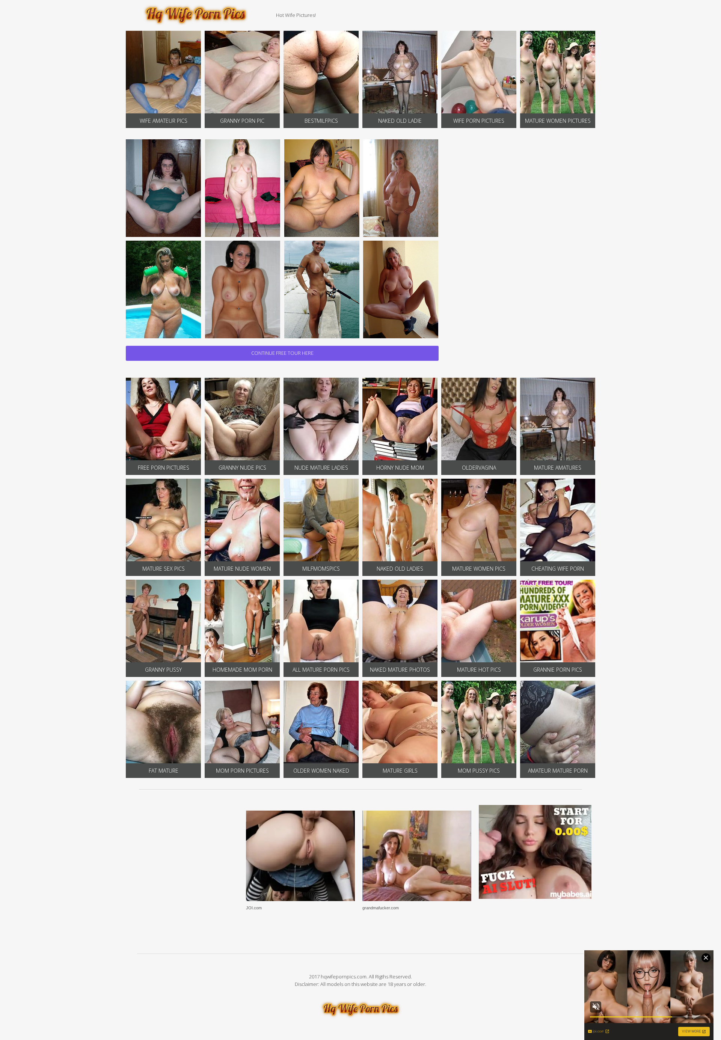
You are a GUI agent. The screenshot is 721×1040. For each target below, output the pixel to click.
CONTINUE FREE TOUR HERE (282, 353)
